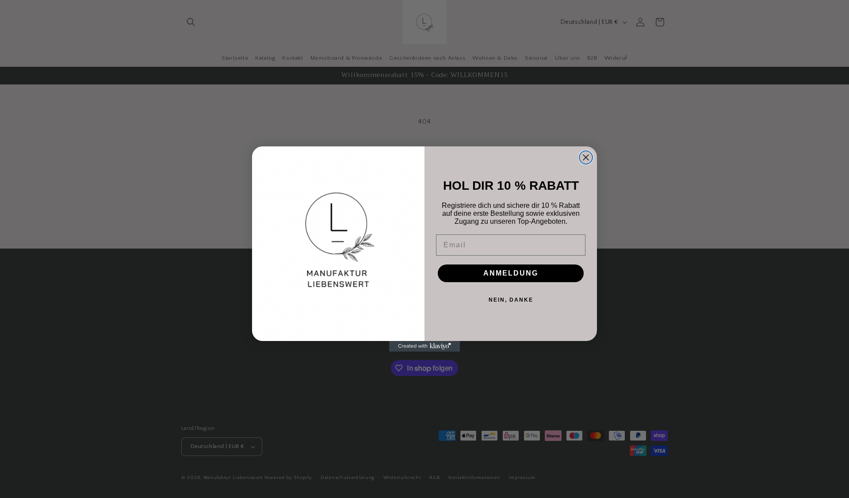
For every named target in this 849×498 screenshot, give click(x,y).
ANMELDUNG (510, 273)
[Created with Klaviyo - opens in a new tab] (424, 346)
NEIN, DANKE (511, 300)
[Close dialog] (586, 157)
